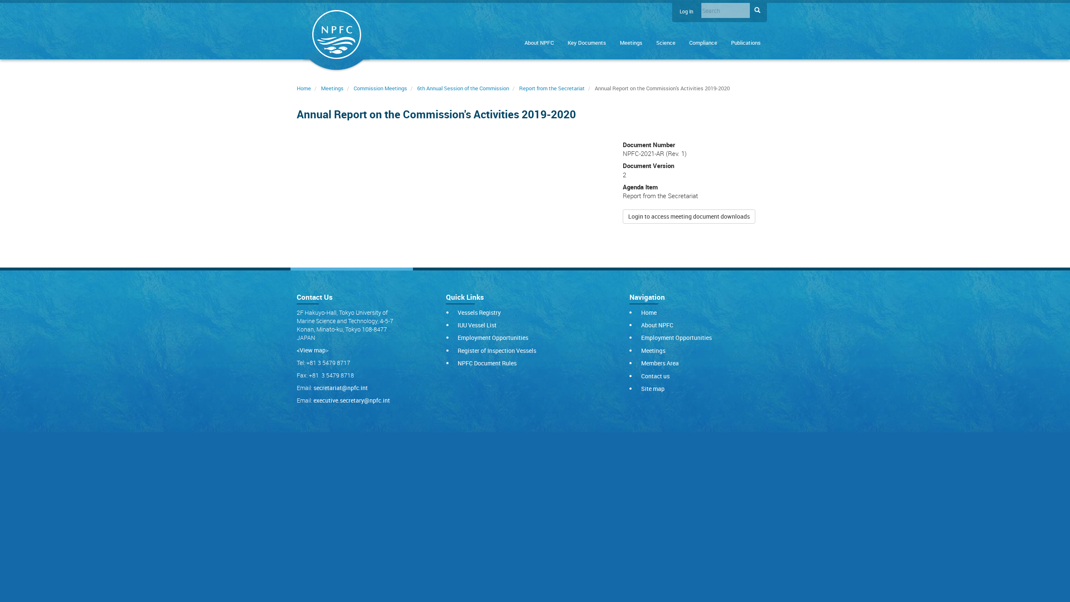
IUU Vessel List (477, 325)
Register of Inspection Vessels (497, 351)
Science (665, 42)
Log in (686, 11)
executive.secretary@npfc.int (351, 400)
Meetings (631, 42)
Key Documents (587, 42)
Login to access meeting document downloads (689, 216)
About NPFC (539, 42)
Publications (746, 42)
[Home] (336, 36)
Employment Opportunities (493, 338)
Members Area (660, 363)
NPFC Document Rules (487, 363)
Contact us (655, 376)
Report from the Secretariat (552, 88)
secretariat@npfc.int (340, 388)
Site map (653, 389)
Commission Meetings (380, 88)
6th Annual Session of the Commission (463, 88)
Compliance (703, 42)
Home (304, 88)
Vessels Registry (479, 312)
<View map (311, 350)
